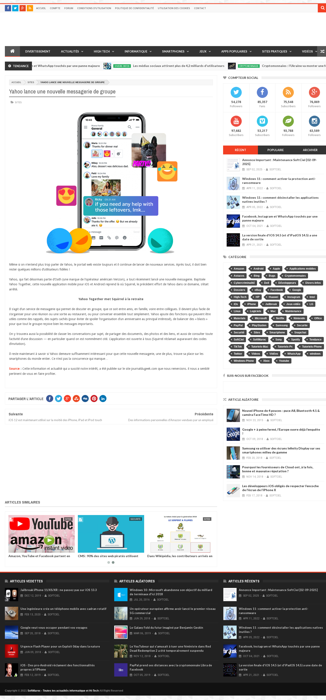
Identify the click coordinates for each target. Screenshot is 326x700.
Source (14, 368)
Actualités (70, 51)
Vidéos (307, 51)
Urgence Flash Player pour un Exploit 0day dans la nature (60, 646)
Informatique (136, 51)
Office (318, 318)
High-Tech (240, 297)
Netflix (280, 318)
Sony (278, 339)
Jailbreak (271, 304)
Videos (255, 353)
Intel (312, 297)
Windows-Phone (244, 360)
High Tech (102, 51)
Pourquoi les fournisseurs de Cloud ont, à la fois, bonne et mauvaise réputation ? (277, 469)
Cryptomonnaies (230, 66)
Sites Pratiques (274, 51)
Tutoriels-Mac (259, 346)
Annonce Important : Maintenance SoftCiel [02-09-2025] (278, 590)
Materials (239, 318)
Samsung (282, 325)
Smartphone (277, 332)
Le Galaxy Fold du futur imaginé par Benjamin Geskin (166, 627)
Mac (273, 311)
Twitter (238, 353)
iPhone (251, 304)
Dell (266, 282)
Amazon (239, 268)
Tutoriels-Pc (285, 346)
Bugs (272, 275)
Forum (68, 8)
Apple (276, 268)
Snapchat (300, 332)
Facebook (277, 290)
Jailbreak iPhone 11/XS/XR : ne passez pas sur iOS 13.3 (58, 590)
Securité (239, 332)
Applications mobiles (302, 268)
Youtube (284, 360)
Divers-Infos (103, 66)
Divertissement (37, 51)
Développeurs (129, 519)
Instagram (293, 297)
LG (311, 304)
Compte (55, 8)
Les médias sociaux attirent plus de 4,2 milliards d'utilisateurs (160, 66)
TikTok (238, 346)
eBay (258, 290)
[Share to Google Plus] (20, 548)
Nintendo (299, 318)
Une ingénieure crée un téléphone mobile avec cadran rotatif (63, 609)
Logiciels (255, 311)
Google (296, 290)
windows (315, 353)
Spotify (295, 339)
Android (258, 268)
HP (257, 297)
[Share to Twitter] (15, 548)
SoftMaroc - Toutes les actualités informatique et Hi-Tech (63, 690)
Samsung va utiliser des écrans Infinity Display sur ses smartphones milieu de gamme (281, 450)
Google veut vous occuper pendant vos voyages (53, 627)
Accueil (41, 8)
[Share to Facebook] (10, 548)
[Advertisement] (111, 461)
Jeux (202, 51)
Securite (302, 325)
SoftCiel (239, 339)
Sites (30, 82)
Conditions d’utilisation (94, 8)
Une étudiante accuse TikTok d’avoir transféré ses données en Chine (172, 557)
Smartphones (173, 51)
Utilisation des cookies (174, 8)
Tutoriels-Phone (312, 346)
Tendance (315, 339)
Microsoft (261, 318)
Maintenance (293, 311)
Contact (200, 8)
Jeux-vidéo (293, 304)
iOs (236, 304)
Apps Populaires (234, 51)
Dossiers (239, 290)
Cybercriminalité (244, 282)
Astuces (239, 275)
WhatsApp (293, 353)
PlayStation (259, 325)
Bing (256, 275)
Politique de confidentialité (134, 8)
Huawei (273, 297)
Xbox (266, 360)
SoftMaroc (259, 339)
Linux (237, 311)
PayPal (238, 325)
